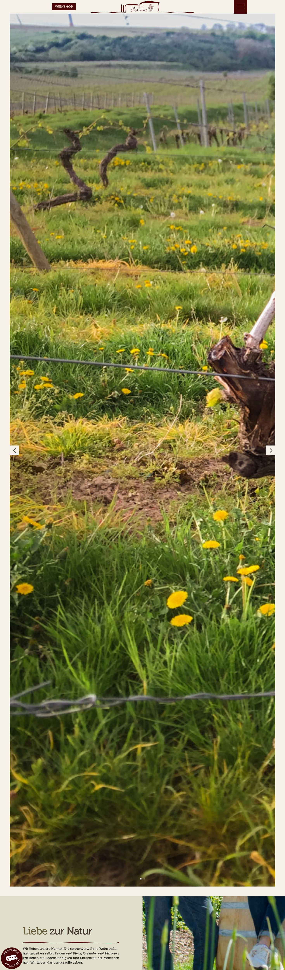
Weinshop (64, 7)
